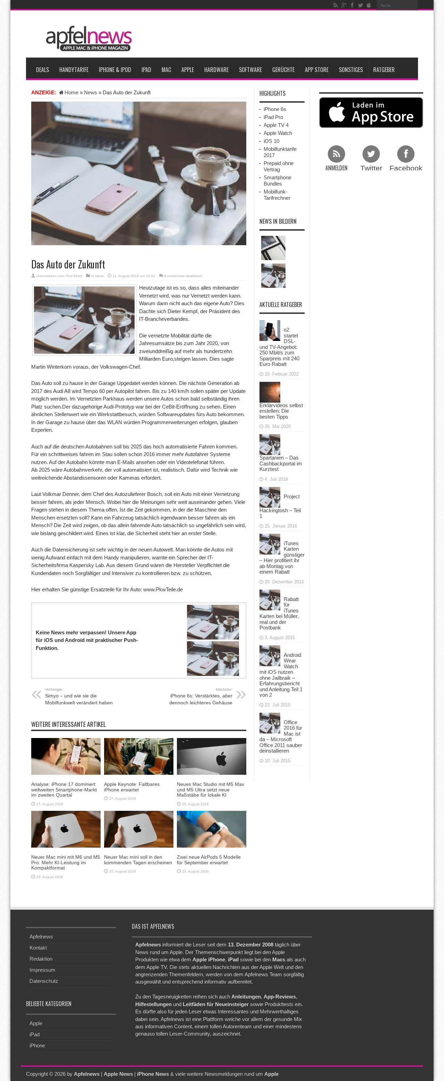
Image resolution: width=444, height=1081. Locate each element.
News (90, 92)
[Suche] (413, 5)
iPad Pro (273, 117)
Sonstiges (351, 70)
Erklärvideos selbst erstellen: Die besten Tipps (281, 411)
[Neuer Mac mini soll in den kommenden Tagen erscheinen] (138, 829)
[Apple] (368, 5)
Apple (187, 70)
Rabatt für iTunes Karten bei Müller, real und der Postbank (279, 613)
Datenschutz (43, 981)
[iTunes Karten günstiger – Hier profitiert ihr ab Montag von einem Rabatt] (269, 543)
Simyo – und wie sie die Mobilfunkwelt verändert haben (79, 696)
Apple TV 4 (276, 125)
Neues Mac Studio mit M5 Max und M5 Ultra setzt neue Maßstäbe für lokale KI (210, 789)
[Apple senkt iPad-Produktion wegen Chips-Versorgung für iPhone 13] (273, 248)
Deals (42, 70)
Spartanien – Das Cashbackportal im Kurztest (280, 463)
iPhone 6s (275, 109)
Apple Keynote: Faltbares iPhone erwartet (132, 786)
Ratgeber (384, 70)
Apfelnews (41, 937)
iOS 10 (271, 141)
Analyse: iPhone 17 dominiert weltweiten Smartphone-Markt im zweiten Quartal (64, 789)
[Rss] (335, 5)
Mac (166, 70)
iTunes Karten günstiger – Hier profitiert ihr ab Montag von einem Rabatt (282, 557)
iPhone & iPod (115, 70)
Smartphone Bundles (277, 180)
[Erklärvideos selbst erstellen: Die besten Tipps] (269, 391)
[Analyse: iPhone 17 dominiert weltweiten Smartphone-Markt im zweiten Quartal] (66, 756)
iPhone (37, 1045)
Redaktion (40, 959)
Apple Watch (278, 133)
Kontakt (38, 948)
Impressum (42, 970)
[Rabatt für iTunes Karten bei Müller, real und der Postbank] (269, 599)
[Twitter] (360, 5)
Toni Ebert (74, 276)
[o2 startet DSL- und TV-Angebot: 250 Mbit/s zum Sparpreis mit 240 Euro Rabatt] (269, 330)
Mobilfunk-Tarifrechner (277, 195)
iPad (146, 70)
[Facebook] (352, 5)
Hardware (216, 70)
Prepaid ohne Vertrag (278, 166)
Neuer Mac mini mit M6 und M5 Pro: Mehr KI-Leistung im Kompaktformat (65, 862)
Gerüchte (283, 70)
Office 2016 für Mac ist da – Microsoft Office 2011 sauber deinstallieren (280, 736)
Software (250, 70)
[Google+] (343, 5)
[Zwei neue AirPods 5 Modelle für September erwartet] (211, 829)
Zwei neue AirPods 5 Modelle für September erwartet (209, 859)
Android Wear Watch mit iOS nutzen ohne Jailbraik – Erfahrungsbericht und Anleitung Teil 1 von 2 (280, 675)
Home (71, 92)
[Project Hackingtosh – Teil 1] (269, 496)
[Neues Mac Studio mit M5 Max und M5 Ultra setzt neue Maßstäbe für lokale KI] (211, 756)
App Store (316, 70)
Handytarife (73, 70)
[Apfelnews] (86, 39)
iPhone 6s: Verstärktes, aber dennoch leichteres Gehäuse (200, 696)
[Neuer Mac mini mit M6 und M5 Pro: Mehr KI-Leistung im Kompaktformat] (66, 829)
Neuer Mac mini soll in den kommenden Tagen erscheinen (138, 859)
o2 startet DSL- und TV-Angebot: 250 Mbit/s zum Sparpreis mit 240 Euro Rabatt (279, 347)
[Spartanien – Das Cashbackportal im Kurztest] (269, 444)
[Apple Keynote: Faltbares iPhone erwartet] (138, 756)
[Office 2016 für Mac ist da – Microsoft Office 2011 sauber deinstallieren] (269, 722)
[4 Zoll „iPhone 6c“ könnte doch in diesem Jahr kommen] (273, 276)
